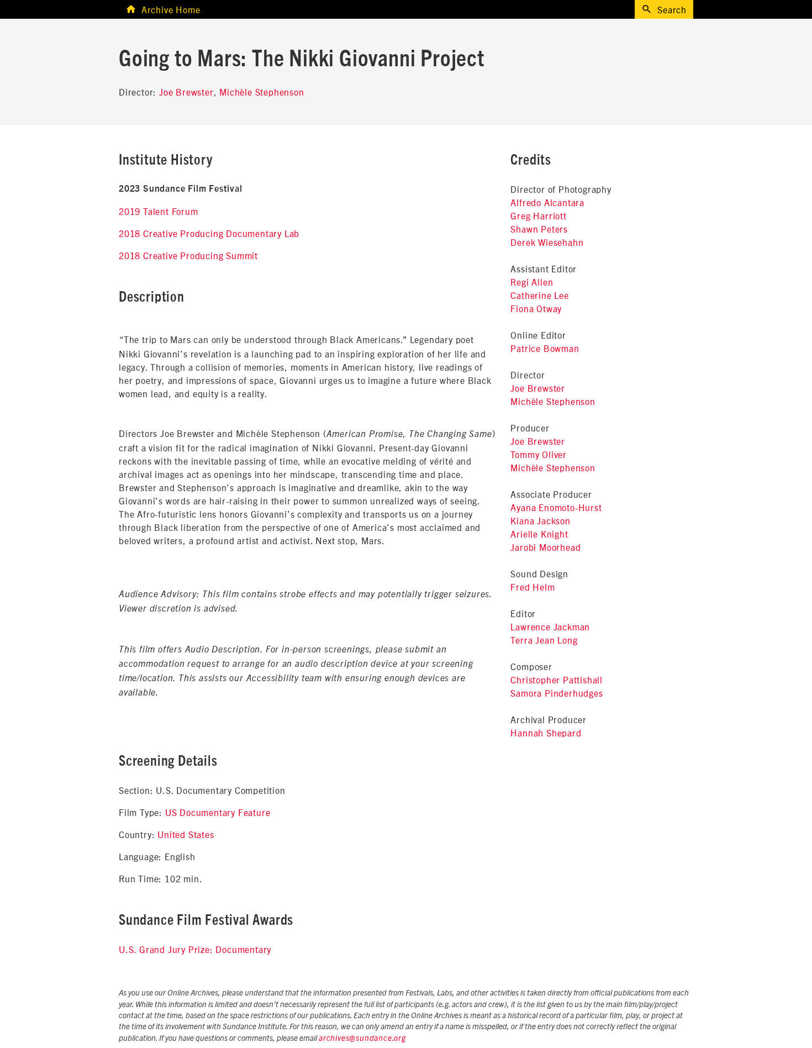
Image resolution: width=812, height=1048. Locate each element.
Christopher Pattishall (556, 679)
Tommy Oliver (538, 454)
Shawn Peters (539, 228)
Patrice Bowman (544, 348)
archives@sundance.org (362, 1038)
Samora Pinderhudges (556, 692)
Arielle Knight (539, 533)
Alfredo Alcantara (547, 202)
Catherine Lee (539, 295)
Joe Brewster (186, 91)
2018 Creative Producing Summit (188, 255)
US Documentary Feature (218, 812)
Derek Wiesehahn (546, 241)
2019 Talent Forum (158, 211)
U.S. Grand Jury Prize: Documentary (195, 949)
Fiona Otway (536, 308)
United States (185, 834)
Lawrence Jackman (550, 626)
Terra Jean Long (543, 639)
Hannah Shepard (545, 732)
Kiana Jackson (540, 520)
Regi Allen (531, 281)
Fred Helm (532, 586)
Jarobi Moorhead (545, 546)
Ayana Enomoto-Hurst (556, 507)
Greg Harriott (538, 215)
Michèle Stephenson (261, 91)
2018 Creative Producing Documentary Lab (209, 233)
